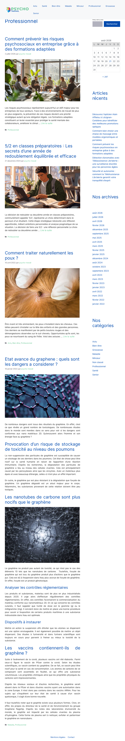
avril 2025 (97, 242)
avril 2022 (97, 291)
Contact (71, 737)
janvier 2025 (98, 254)
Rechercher (98, 19)
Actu (35, 6)
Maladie (68, 6)
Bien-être (56, 6)
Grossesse (110, 6)
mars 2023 (97, 279)
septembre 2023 (100, 271)
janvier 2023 (98, 287)
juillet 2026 (97, 217)
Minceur (80, 6)
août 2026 (97, 213)
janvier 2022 (98, 304)
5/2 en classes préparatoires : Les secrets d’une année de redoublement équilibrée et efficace (40, 151)
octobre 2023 (99, 266)
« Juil (105, 76)
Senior (36, 13)
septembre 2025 (100, 233)
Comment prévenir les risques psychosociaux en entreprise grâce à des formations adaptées (42, 44)
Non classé (97, 362)
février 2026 (98, 225)
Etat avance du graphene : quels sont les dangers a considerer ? (42, 361)
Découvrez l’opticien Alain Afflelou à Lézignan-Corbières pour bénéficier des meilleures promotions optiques (105, 120)
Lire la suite (46, 123)
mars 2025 (97, 246)
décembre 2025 (100, 229)
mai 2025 (97, 238)
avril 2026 (97, 221)
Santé (44, 6)
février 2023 (98, 283)
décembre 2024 (100, 258)
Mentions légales (58, 737)
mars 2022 (97, 295)
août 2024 (97, 262)
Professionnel (95, 6)
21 (110, 61)
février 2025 (98, 250)
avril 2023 (97, 275)
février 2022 (98, 300)
